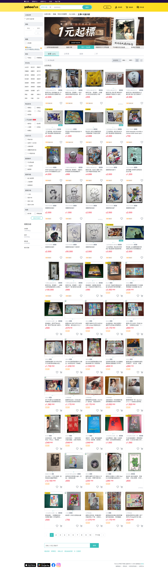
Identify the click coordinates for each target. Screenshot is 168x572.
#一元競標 (77, 551)
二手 (96, 53)
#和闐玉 (53, 551)
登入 (107, 7)
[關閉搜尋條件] (50, 7)
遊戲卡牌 (69, 47)
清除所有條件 (37, 218)
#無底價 (46, 551)
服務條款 (118, 566)
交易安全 (141, 566)
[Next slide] (61, 78)
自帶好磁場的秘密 (52, 47)
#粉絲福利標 (68, 551)
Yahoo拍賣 (31, 7)
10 (90, 535)
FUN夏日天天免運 (119, 47)
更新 (142, 564)
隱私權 (125, 566)
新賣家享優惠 (135, 47)
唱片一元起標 (85, 47)
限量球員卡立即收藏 (102, 47)
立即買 (66, 53)
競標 (81, 53)
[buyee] (33, 48)
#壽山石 (60, 551)
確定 (38, 33)
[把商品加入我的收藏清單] (61, 103)
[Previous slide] (45, 78)
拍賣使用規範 (133, 566)
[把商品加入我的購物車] (101, 296)
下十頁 (97, 535)
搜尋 (94, 545)
